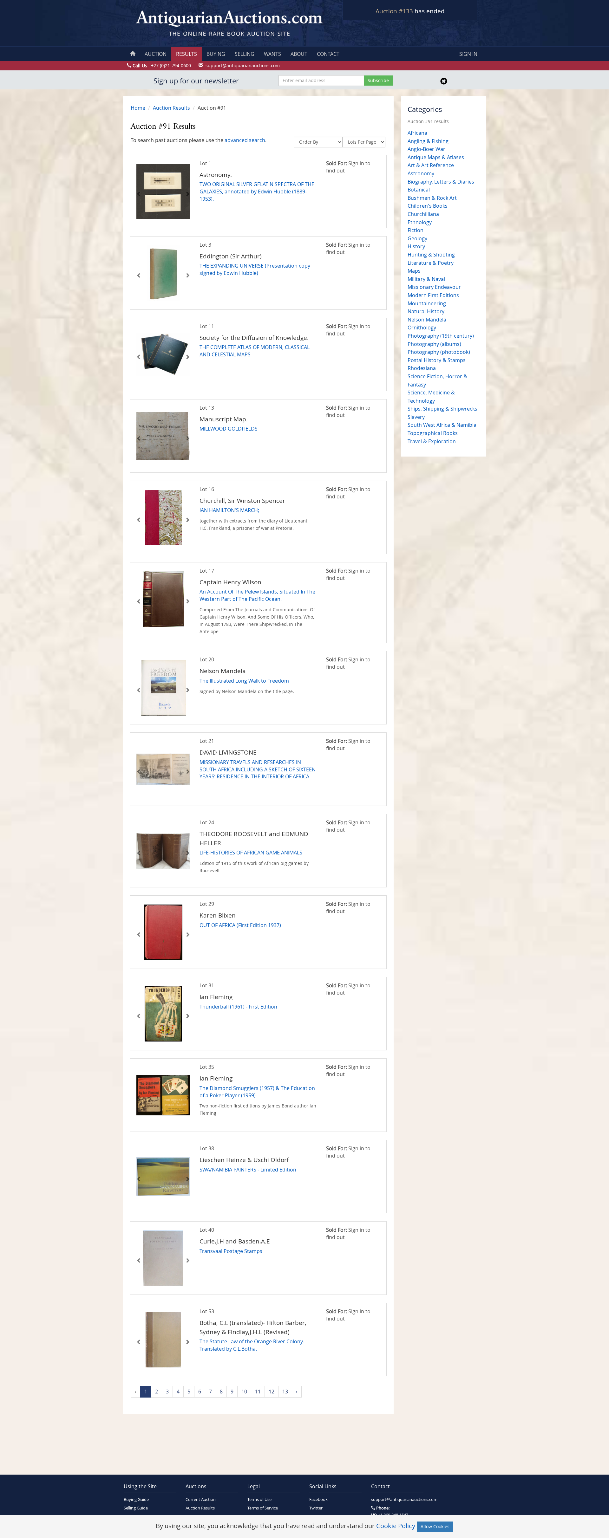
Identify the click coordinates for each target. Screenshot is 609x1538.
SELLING (244, 53)
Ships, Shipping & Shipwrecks (442, 408)
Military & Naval (426, 279)
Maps (414, 270)
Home (138, 107)
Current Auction (201, 1499)
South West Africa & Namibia (442, 424)
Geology (417, 238)
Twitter (316, 1508)
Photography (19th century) (441, 335)
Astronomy (421, 173)
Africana (417, 132)
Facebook (318, 1499)
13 (285, 1391)
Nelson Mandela (427, 319)
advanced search (245, 140)
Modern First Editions (433, 295)
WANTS (272, 53)
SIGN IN (468, 53)
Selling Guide (136, 1508)
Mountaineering (427, 303)
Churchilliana (423, 214)
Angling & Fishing (428, 141)
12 (271, 1391)
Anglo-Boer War (426, 149)
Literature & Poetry (431, 262)
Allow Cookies (435, 1526)
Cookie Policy (395, 1526)
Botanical (419, 189)
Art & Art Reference (431, 165)
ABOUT (299, 53)
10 (244, 1391)
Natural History (426, 311)
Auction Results (171, 107)
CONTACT (328, 53)
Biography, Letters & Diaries (441, 181)
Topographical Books (433, 433)
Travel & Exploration (432, 441)
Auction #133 (394, 11)
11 (258, 1391)
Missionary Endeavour (434, 286)
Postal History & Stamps (437, 360)
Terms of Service (262, 1508)
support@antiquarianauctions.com (397, 1499)
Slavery (416, 416)
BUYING (215, 53)
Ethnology (420, 222)
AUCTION (156, 53)
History (416, 246)
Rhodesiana (422, 368)
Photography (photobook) (439, 351)
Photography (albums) (434, 344)
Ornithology (422, 327)
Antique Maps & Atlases (436, 157)
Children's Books (428, 205)
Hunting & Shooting (431, 254)
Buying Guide (136, 1499)
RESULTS (186, 53)
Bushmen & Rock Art (432, 197)
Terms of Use (259, 1499)
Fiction (415, 230)
